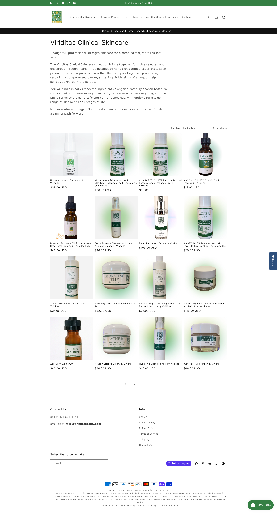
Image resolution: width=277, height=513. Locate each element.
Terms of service (109, 505)
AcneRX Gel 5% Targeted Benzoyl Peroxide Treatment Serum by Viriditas (205, 244)
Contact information (169, 505)
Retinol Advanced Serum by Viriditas (159, 243)
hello (83, 423)
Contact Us (145, 445)
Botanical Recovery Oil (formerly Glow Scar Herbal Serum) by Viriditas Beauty (71, 244)
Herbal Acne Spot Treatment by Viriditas (67, 181)
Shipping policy (128, 505)
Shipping (144, 439)
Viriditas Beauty (125, 490)
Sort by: (175, 128)
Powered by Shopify (142, 490)
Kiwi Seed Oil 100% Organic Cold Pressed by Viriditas (201, 181)
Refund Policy (147, 428)
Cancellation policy (147, 505)
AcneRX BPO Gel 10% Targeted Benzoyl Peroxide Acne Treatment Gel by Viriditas (160, 183)
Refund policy (161, 490)
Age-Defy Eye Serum (61, 364)
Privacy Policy (147, 422)
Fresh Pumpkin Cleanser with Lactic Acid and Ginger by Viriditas (114, 244)
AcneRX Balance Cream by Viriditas (114, 364)
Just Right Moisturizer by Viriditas (202, 364)
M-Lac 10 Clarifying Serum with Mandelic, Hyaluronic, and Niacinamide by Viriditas (116, 183)
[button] (83, 17)
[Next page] (151, 384)
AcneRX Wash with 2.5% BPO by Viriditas (67, 305)
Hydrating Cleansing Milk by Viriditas (159, 364)
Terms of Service (148, 433)
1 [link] (125, 384)
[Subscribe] (104, 463)
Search (143, 416)
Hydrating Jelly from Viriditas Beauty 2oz (115, 305)
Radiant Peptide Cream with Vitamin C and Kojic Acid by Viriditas (204, 305)
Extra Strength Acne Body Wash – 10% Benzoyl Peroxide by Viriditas (160, 305)
